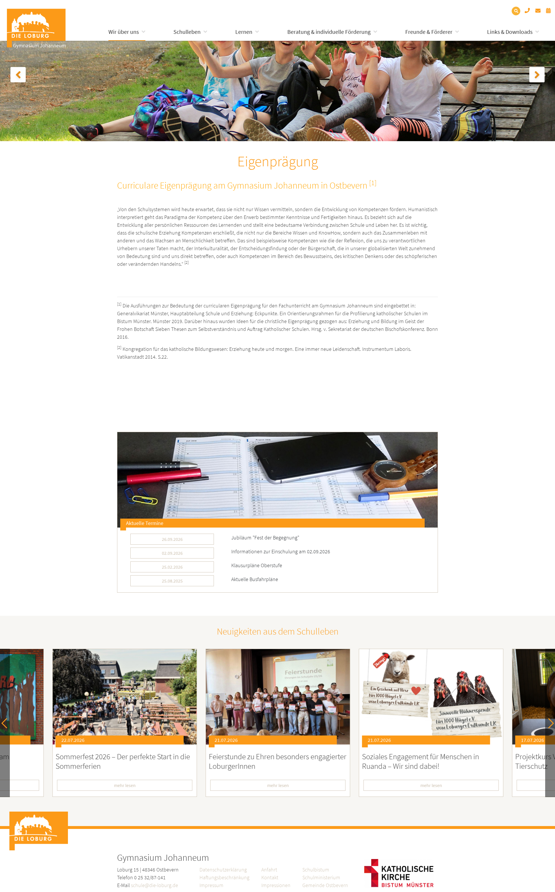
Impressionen (276, 885)
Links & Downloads (509, 31)
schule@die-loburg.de (154, 885)
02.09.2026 (172, 553)
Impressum (211, 885)
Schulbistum (315, 869)
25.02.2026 (172, 567)
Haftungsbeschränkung (224, 877)
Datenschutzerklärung (223, 869)
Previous (6, 723)
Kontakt (269, 877)
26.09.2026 (172, 539)
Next (549, 723)
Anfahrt (269, 869)
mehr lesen (124, 785)
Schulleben (187, 31)
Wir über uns (123, 31)
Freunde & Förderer (428, 31)
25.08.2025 (172, 581)
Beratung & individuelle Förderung (329, 31)
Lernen (243, 31)
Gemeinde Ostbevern (325, 885)
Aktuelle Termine (144, 523)
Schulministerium (321, 877)
